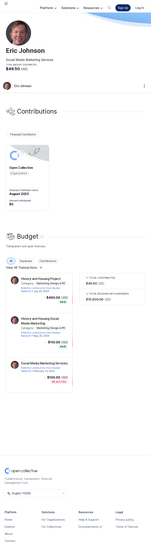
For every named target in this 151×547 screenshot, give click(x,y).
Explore (10, 526)
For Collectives (51, 526)
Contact (10, 540)
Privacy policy (125, 519)
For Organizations (53, 519)
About (9, 533)
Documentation (89, 526)
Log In (139, 7)
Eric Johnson (22, 86)
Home (8, 519)
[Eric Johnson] (8, 86)
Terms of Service (127, 526)
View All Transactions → (24, 267)
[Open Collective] (14, 155)
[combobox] (36, 493)
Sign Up (123, 7)
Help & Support (89, 519)
